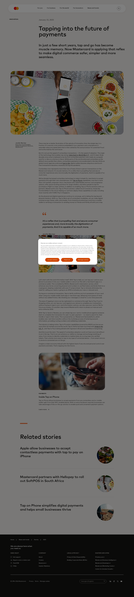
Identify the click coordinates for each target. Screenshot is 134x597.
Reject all (67, 259)
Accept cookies (52, 259)
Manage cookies (83, 259)
